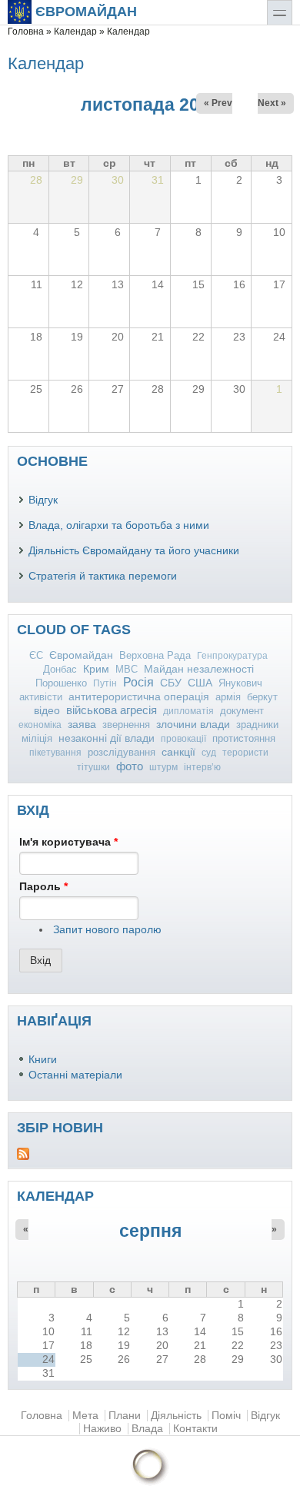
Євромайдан (86, 11)
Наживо (102, 1428)
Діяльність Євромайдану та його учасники (133, 551)
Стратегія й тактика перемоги (102, 576)
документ (242, 710)
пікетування (55, 752)
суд (209, 752)
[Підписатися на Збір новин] (150, 1154)
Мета (85, 1415)
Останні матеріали (75, 1075)
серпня (150, 1231)
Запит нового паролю (107, 930)
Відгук (43, 500)
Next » (272, 103)
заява (82, 724)
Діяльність (176, 1415)
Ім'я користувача (68, 842)
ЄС (36, 655)
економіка (40, 725)
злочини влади (193, 724)
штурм (163, 767)
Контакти (195, 1428)
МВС (126, 669)
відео (47, 710)
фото (129, 766)
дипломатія (188, 711)
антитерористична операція (138, 697)
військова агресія (111, 709)
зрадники (257, 724)
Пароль (43, 886)
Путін (105, 683)
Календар (75, 31)
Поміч (226, 1415)
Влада (147, 1428)
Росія (138, 682)
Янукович (240, 683)
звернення (126, 724)
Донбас (60, 669)
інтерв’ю (202, 767)
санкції (178, 752)
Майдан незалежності (199, 669)
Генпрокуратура (232, 655)
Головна (26, 31)
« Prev (218, 103)
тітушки (93, 767)
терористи (245, 752)
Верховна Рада (155, 655)
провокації (183, 738)
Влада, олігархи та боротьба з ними (118, 525)
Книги (42, 1059)
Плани (124, 1415)
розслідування (121, 752)
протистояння (243, 738)
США (200, 683)
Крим (96, 669)
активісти (40, 697)
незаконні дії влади (106, 738)
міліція (37, 738)
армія (228, 697)
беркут (262, 697)
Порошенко (61, 683)
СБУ (171, 683)
